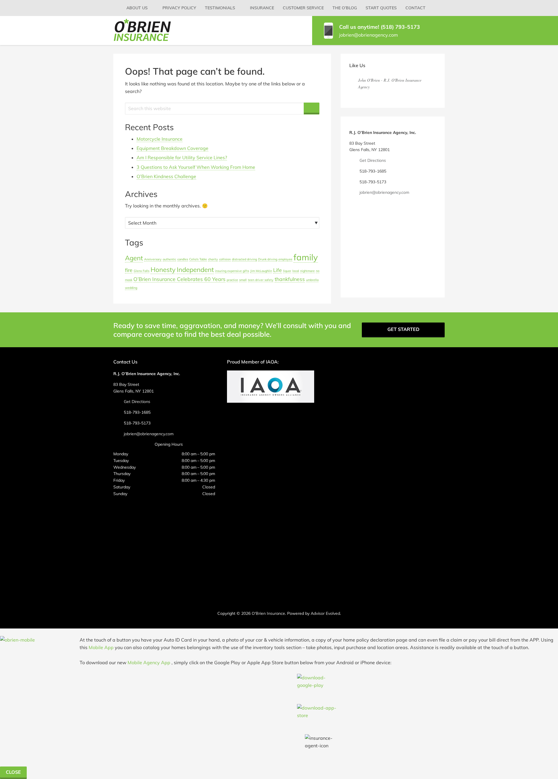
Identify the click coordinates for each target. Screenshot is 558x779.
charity (213, 259)
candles (182, 259)
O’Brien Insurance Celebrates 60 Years (179, 279)
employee (285, 259)
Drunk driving (267, 259)
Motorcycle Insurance (160, 139)
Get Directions (373, 160)
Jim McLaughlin (261, 271)
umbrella (312, 280)
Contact (415, 7)
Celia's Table (198, 259)
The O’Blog (344, 7)
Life (277, 270)
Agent (134, 258)
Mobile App (101, 647)
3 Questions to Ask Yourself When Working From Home (196, 167)
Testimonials (220, 7)
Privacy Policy (179, 7)
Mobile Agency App (149, 662)
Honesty (163, 270)
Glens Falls (141, 271)
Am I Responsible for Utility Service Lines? (182, 157)
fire (129, 270)
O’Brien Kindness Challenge (166, 176)
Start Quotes (381, 7)
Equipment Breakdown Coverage (172, 148)
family (306, 257)
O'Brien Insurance (268, 613)
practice (232, 280)
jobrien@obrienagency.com (368, 35)
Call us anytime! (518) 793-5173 (379, 27)
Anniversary (153, 259)
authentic (169, 259)
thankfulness (290, 279)
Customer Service (303, 7)
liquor (287, 271)
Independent (195, 270)
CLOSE (13, 772)
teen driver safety (260, 280)
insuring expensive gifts (232, 271)
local (295, 271)
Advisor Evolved (325, 613)
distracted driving (244, 259)
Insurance (262, 7)
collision (225, 259)
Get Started (403, 329)
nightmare (307, 271)
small (243, 280)
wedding (131, 288)
